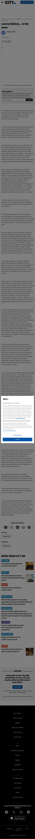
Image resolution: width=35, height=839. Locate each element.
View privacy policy (20, 418)
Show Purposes (17, 435)
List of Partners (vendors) (9, 430)
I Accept (17, 439)
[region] (17, 419)
